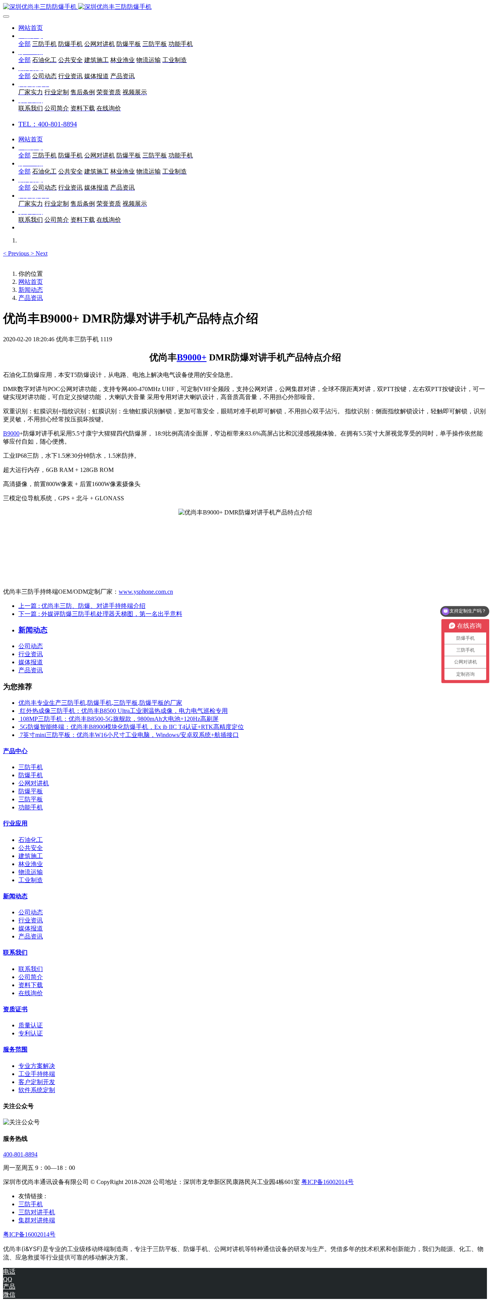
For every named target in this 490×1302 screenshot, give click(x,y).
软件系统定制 (36, 1090)
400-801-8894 (20, 1154)
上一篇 (81, 606)
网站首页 (30, 28)
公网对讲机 (33, 783)
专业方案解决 (36, 1066)
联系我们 (15, 952)
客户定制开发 (36, 1082)
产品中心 (15, 751)
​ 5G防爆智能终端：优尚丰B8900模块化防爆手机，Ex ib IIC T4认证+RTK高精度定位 (131, 727)
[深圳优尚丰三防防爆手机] (245, 7)
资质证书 (15, 1009)
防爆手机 (30, 775)
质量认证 (30, 1025)
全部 (24, 44)
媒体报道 (30, 662)
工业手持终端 (36, 1074)
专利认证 (30, 1033)
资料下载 (30, 985)
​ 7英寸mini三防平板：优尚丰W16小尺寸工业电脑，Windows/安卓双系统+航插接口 (128, 735)
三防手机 (30, 767)
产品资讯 (30, 298)
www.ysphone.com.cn (146, 591)
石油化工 (30, 840)
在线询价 (30, 993)
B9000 (11, 433)
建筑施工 (30, 856)
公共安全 (30, 848)
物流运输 (30, 872)
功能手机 (30, 807)
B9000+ (192, 357)
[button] (17, 253)
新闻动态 (30, 290)
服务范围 (15, 1049)
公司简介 (30, 977)
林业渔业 (30, 864)
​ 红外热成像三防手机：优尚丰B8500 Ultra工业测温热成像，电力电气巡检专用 (123, 711)
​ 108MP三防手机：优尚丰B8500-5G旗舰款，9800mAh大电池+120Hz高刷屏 (118, 719)
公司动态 (30, 646)
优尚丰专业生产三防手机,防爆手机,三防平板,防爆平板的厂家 (100, 702)
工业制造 (30, 880)
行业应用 (15, 823)
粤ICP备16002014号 (327, 1182)
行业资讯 (30, 654)
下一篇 (100, 614)
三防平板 (30, 799)
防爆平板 (30, 791)
